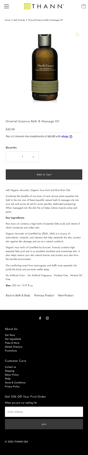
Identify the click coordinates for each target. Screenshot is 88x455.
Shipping (9, 370)
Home (7, 20)
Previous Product (44, 295)
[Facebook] (40, 318)
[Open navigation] (6, 6)
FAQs (7, 378)
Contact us (10, 367)
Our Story (10, 335)
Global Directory (13, 346)
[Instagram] (47, 318)
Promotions (11, 350)
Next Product (65, 295)
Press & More (12, 342)
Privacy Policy (12, 386)
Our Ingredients (13, 339)
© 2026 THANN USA (16, 441)
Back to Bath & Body (18, 295)
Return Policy (12, 374)
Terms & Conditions (15, 382)
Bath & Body (19, 20)
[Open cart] (83, 6)
